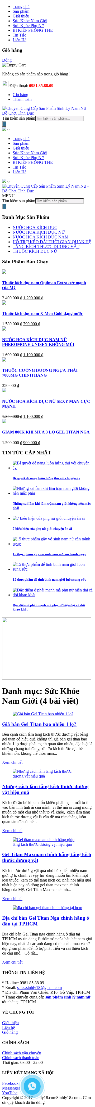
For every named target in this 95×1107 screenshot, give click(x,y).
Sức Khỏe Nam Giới (30, 153)
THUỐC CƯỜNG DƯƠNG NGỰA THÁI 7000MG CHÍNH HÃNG (40, 372)
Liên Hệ (19, 172)
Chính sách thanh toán (20, 1057)
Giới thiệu (21, 148)
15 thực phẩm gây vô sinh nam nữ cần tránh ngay (49, 554)
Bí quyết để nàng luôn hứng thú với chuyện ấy (46, 478)
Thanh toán (22, 99)
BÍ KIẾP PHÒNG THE (33, 162)
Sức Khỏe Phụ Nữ (28, 157)
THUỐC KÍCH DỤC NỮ (35, 251)
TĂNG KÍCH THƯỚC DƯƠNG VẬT (46, 246)
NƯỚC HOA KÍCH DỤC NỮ (39, 232)
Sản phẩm (21, 143)
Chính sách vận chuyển (21, 1053)
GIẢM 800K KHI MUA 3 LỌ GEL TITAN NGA (46, 432)
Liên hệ (8, 1027)
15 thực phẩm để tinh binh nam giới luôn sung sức (49, 579)
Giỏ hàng (20, 94)
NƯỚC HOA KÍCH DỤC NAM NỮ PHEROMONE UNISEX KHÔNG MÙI (38, 342)
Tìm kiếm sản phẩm (18, 118)
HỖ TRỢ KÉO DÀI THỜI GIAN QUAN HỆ (52, 242)
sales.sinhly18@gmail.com (39, 987)
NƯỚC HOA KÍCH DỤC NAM (40, 237)
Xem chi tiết (12, 762)
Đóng (7, 60)
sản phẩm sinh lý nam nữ (68, 997)
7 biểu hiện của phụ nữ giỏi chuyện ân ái (42, 529)
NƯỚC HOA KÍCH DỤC (35, 227)
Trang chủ (21, 138)
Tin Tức (19, 167)
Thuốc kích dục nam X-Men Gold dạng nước (42, 313)
